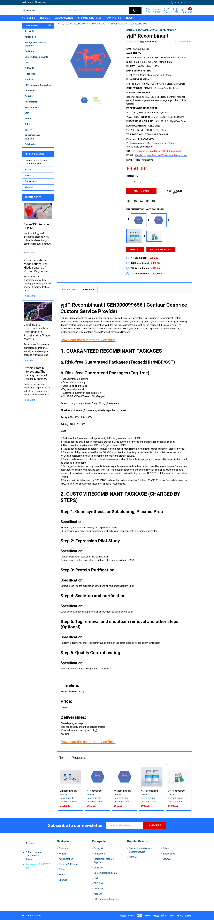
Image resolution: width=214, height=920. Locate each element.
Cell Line (29, 51)
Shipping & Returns (89, 18)
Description (68, 289)
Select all (135, 249)
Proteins (29, 96)
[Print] (141, 201)
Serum (28, 118)
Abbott (28, 175)
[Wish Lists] (168, 10)
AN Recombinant (149, 790)
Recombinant (31, 101)
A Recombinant (94, 790)
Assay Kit (29, 31)
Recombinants (32, 107)
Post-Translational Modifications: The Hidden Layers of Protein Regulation (36, 266)
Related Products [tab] (72, 758)
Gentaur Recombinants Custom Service (36, 162)
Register (156, 11)
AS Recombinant (122, 790)
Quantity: (132, 176)
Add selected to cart (161, 249)
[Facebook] (129, 201)
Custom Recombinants (36, 57)
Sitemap (63, 880)
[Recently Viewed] (177, 10)
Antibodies (28, 18)
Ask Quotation (64, 18)
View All (29, 187)
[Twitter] (147, 201)
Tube (27, 124)
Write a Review (182, 41)
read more (29, 252)
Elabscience (31, 181)
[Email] (135, 201)
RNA (27, 113)
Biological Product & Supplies (35, 44)
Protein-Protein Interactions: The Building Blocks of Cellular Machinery (35, 373)
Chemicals (30, 90)
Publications (31, 144)
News (129, 18)
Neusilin (45, 18)
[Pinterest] (153, 201)
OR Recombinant (68, 790)
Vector (28, 130)
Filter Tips (30, 74)
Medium (29, 79)
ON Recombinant (176, 790)
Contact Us (114, 18)
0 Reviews (88, 289)
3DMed (28, 169)
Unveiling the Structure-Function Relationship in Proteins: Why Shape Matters (37, 332)
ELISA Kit (29, 68)
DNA (27, 62)
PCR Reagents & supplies (38, 85)
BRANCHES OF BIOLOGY (32, 137)
